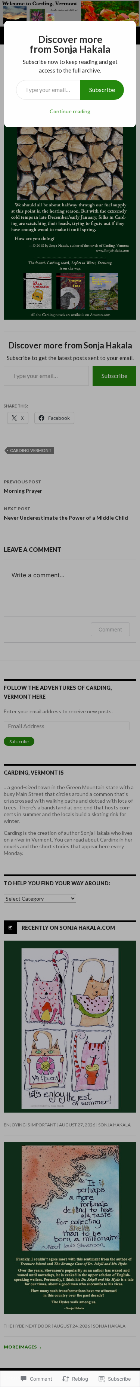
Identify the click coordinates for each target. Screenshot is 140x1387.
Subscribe (102, 89)
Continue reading (70, 111)
